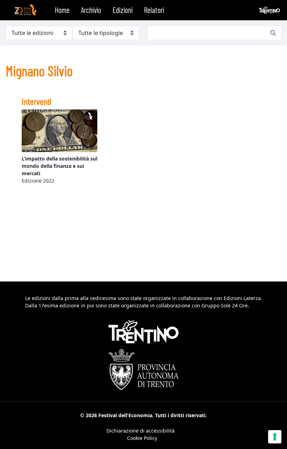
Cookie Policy (142, 438)
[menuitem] (62, 10)
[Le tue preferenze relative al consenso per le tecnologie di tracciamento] (274, 436)
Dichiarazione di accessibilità (140, 430)
